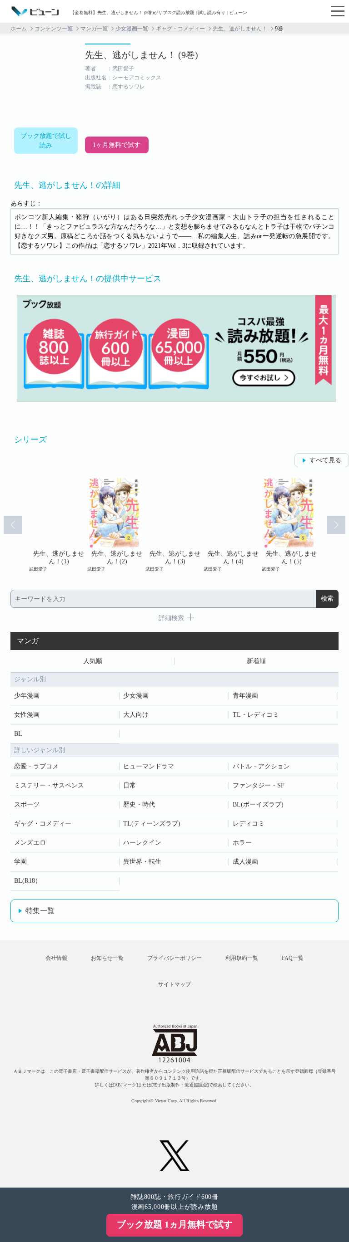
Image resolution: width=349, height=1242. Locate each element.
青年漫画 (245, 695)
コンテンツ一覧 (54, 28)
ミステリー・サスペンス (49, 785)
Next (336, 525)
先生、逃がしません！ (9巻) (141, 55)
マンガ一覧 (94, 28)
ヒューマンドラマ (148, 766)
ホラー (242, 842)
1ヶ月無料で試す (116, 145)
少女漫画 (136, 695)
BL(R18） (27, 880)
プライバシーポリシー (174, 958)
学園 (20, 861)
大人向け (136, 714)
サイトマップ (174, 984)
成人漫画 (245, 861)
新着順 (256, 661)
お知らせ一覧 (107, 958)
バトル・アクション (261, 766)
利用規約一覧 (241, 958)
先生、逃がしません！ (240, 28)
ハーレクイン (142, 842)
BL (18, 733)
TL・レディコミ (256, 714)
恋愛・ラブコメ (36, 766)
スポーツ (27, 804)
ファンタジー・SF (258, 785)
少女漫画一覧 (131, 28)
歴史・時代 (139, 804)
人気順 (92, 661)
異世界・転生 (142, 861)
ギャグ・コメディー (180, 28)
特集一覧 (40, 910)
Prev (13, 525)
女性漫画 (27, 714)
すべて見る (325, 460)
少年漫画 (27, 695)
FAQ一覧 (293, 958)
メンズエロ (30, 842)
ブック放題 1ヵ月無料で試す (175, 1224)
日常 (129, 785)
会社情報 (56, 958)
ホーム (18, 28)
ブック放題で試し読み (45, 140)
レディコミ (248, 823)
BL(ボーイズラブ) (258, 804)
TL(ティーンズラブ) (151, 823)
